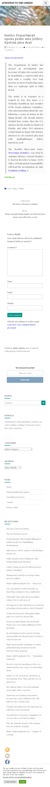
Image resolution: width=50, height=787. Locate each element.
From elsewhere (33, 47)
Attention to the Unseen (17, 2)
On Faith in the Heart (15, 497)
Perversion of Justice (19, 152)
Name (9, 281)
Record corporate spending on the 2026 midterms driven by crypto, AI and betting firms (24, 667)
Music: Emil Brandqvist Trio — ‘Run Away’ (24, 583)
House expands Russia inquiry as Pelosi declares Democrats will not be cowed (25, 214)
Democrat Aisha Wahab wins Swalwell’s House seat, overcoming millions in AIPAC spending (24, 624)
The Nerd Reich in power (17, 534)
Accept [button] (22, 782)
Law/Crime (12, 188)
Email (9, 292)
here (38, 425)
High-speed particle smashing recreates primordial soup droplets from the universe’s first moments (23, 647)
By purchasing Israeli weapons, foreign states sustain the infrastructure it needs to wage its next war (24, 636)
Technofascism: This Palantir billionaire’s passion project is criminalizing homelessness (23, 542)
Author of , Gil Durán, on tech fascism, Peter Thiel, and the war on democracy (23, 678)
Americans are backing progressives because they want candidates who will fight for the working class (22, 698)
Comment (12, 247)
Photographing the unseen (17, 492)
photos (22, 348)
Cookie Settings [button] (10, 782)
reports (14, 58)
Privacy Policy (12, 507)
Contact (9, 502)
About (8, 487)
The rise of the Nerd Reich (17, 529)
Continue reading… (18, 170)
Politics (21, 188)
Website (10, 303)
